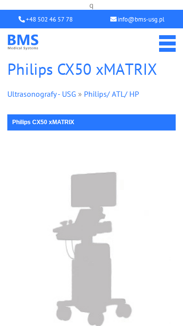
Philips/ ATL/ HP (111, 94)
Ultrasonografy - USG (41, 94)
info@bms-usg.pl (141, 19)
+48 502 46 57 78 (49, 19)
